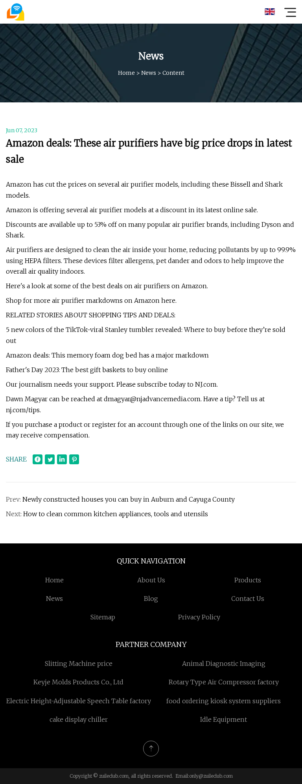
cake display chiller (79, 719)
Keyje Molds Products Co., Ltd (78, 682)
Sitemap (102, 617)
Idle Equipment (223, 719)
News (148, 72)
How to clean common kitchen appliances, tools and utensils (115, 514)
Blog (151, 598)
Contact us (247, 598)
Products (247, 580)
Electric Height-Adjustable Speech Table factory (78, 701)
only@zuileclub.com (211, 776)
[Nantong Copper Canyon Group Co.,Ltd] (15, 12)
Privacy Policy (199, 617)
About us (151, 580)
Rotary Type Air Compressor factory (224, 682)
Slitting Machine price (78, 663)
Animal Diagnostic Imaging (223, 663)
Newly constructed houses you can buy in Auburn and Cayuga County (128, 499)
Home (126, 72)
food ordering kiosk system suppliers (223, 701)
